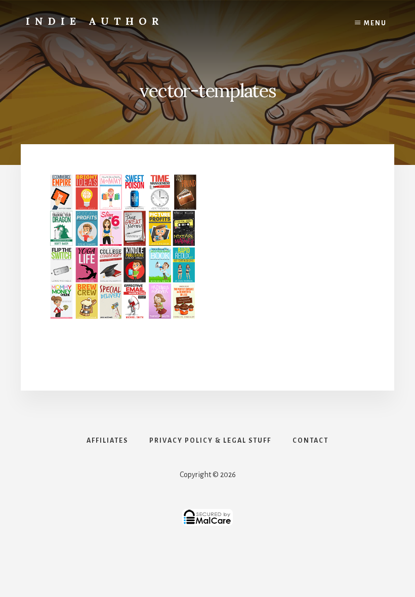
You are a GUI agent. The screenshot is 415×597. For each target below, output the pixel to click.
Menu (375, 23)
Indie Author (95, 21)
